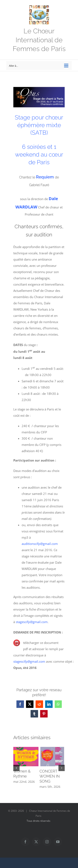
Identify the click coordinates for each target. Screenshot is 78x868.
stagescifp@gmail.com (32, 622)
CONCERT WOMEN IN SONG (50, 776)
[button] (16, 768)
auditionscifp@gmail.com (40, 544)
